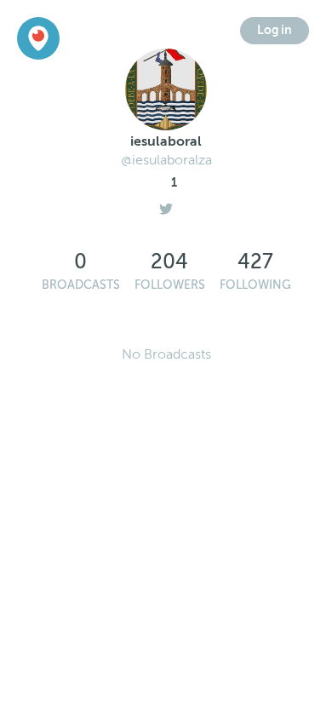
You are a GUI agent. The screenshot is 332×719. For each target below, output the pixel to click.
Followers (170, 285)
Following (255, 285)
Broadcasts (81, 285)
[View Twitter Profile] (166, 204)
